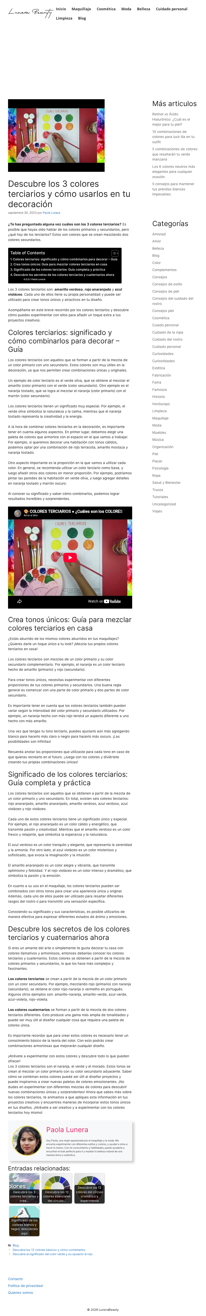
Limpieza (64, 18)
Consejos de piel (165, 291)
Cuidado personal (171, 8)
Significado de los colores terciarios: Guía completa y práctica (59, 269)
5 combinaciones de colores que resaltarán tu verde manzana (175, 154)
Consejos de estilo (167, 284)
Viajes (157, 511)
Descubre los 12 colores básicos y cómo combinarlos (49, 1249)
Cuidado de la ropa (167, 332)
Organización (162, 447)
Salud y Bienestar (166, 483)
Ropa (156, 475)
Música (158, 440)
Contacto (15, 1279)
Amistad (159, 234)
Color (156, 263)
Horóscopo (161, 404)
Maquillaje (81, 8)
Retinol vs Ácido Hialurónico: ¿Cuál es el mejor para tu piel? (171, 119)
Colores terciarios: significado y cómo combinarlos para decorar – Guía (65, 259)
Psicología (160, 468)
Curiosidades (163, 354)
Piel (155, 454)
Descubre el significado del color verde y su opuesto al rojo (53, 1254)
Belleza (143, 8)
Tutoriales (160, 497)
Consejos (159, 277)
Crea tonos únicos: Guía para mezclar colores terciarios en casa (60, 264)
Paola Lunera (38, 279)
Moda (126, 8)
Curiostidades (163, 361)
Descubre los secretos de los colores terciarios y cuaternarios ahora (64, 275)
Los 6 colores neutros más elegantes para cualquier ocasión (173, 172)
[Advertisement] (103, 57)
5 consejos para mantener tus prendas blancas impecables (173, 189)
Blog (82, 18)
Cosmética (106, 8)
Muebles (159, 433)
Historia (158, 397)
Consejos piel (163, 311)
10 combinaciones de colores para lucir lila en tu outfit (173, 137)
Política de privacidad (25, 1286)
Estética (158, 368)
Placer (157, 461)
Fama (156, 382)
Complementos (164, 270)
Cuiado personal (165, 325)
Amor (156, 241)
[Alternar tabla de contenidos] (112, 253)
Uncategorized (164, 504)
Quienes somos (20, 1293)
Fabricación (161, 375)
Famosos (159, 390)
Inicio (61, 8)
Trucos (157, 490)
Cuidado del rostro (167, 339)
